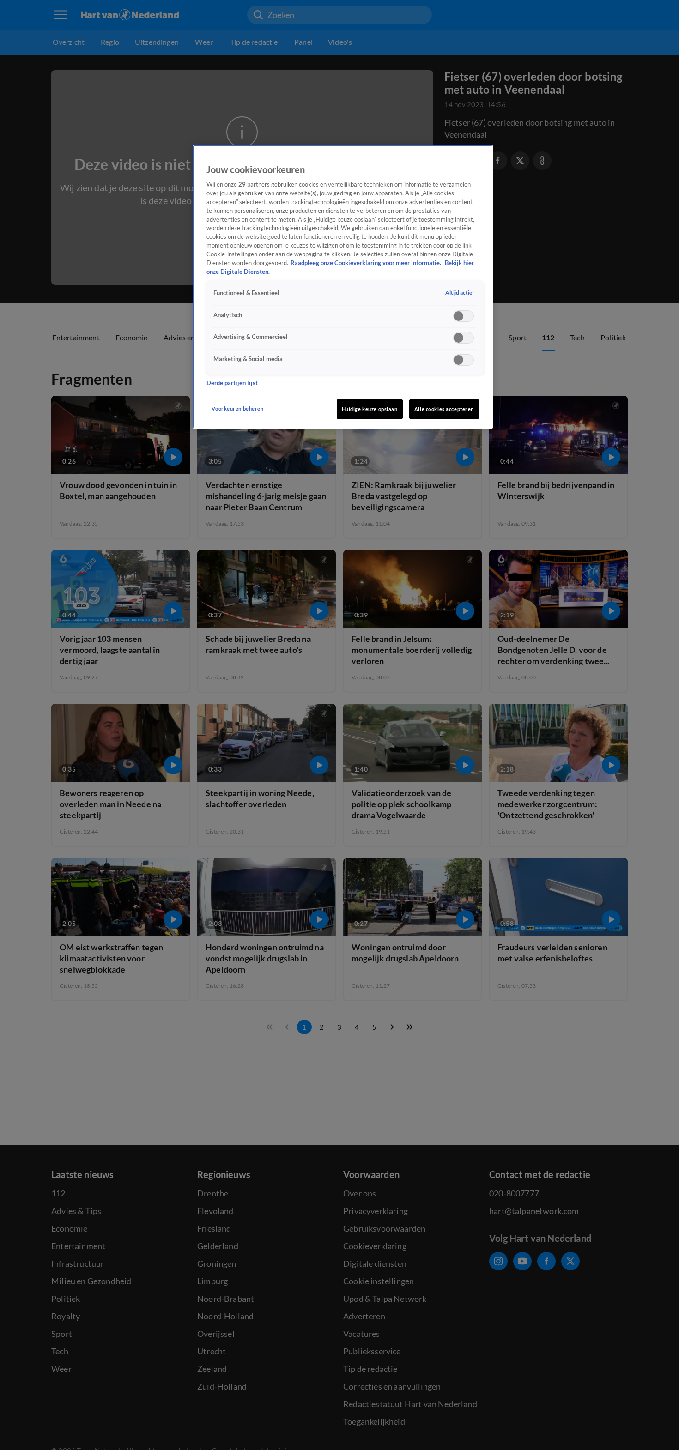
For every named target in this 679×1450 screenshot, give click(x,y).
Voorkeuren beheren (237, 408)
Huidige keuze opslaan (370, 409)
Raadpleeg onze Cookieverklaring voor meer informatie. (367, 263)
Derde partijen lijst (232, 383)
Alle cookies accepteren (444, 409)
